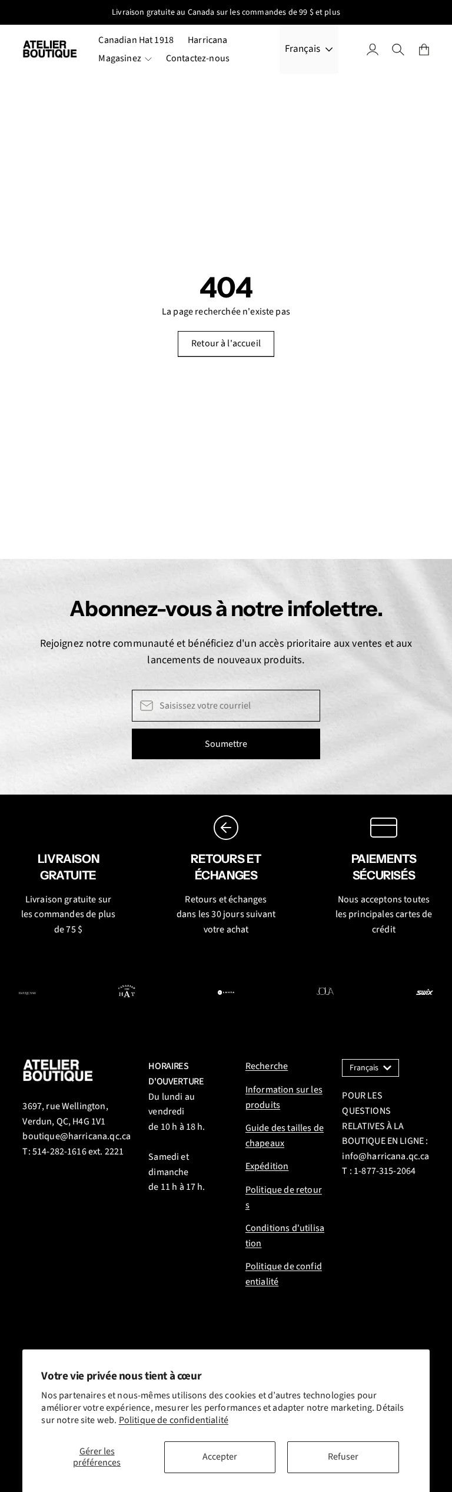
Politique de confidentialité (173, 1420)
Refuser (343, 1456)
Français (302, 49)
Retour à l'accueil (226, 343)
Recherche (266, 1066)
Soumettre (226, 743)
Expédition (267, 1166)
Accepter (219, 1456)
